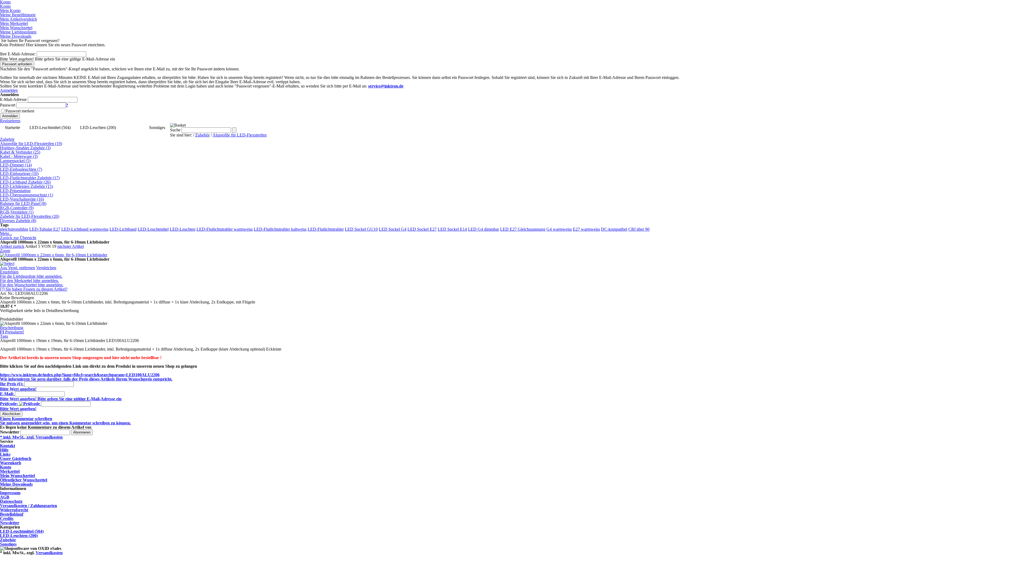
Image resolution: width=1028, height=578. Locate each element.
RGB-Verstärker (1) (16, 212)
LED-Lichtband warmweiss (84, 229)
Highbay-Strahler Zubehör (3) (25, 148)
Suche (175, 130)
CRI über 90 (638, 229)
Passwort (7, 105)
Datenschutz (11, 501)
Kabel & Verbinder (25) (20, 152)
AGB (4, 497)
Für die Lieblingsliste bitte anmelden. (31, 276)
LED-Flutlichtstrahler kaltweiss (280, 229)
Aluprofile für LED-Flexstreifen (240, 135)
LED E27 (509, 229)
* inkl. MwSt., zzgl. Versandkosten (31, 437)
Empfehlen (9, 272)
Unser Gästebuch (15, 458)
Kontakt (7, 445)
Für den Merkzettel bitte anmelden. (29, 280)
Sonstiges (157, 127)
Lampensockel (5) (15, 160)
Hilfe (4, 450)
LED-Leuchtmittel (153, 229)
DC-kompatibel (614, 229)
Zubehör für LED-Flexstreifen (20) (29, 216)
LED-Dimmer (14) (16, 165)
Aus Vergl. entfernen (17, 267)
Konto (5, 467)
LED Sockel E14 (452, 229)
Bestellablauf (11, 514)
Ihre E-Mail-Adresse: (18, 54)
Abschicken (11, 414)
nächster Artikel (70, 246)
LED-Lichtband (123, 229)
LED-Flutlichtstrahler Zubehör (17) (30, 178)
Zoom (5, 250)
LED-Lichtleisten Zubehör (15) (26, 186)
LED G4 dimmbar (483, 229)
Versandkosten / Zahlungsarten (28, 505)
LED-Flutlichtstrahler (326, 229)
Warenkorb (10, 463)
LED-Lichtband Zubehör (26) (25, 182)
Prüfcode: (9, 403)
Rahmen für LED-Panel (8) (23, 203)
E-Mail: (7, 393)
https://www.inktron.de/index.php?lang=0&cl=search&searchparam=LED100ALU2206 (80, 374)
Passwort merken (19, 111)
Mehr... (6, 233)
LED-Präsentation (15, 190)
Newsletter (9, 432)
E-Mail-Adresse (13, 99)
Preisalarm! (12, 332)
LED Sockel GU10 (361, 229)
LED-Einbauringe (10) (19, 173)
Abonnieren (81, 432)
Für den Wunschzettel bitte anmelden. (31, 285)
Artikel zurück (12, 246)
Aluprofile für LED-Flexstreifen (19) (31, 143)
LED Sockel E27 (422, 229)
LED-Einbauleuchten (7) (21, 169)
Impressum (10, 492)
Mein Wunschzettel (17, 475)
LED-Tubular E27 (44, 229)
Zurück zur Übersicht (18, 237)
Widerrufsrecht (14, 510)
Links (5, 454)
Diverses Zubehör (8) (18, 220)
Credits (6, 518)
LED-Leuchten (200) (98, 127)
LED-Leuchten (182, 229)
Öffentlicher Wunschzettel (23, 480)
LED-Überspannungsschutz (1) (26, 195)
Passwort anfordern (17, 64)
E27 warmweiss (586, 229)
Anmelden (9, 90)
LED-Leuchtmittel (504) (50, 127)
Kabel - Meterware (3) (19, 156)
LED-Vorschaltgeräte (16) (22, 199)
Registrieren (10, 121)
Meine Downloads (16, 484)
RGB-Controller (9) (16, 208)
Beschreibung (11, 327)
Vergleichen (46, 267)
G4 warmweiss (559, 229)
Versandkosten (49, 552)
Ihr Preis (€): (11, 384)
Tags (4, 336)
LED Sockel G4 (392, 229)
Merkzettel (10, 471)
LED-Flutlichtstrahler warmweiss (224, 229)
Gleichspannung (531, 229)
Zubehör (132, 127)
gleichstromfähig (14, 229)
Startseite (12, 127)
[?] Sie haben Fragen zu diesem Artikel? (33, 289)
